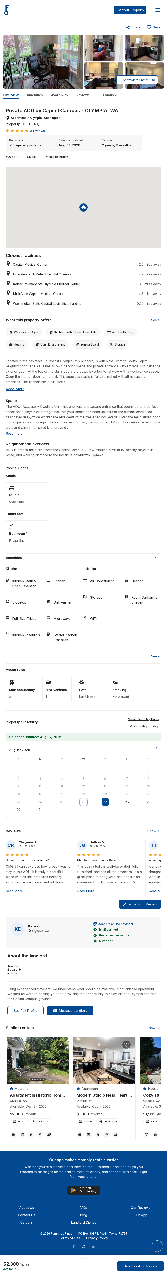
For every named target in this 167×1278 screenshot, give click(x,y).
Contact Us (26, 1215)
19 (83, 794)
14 (126, 786)
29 (148, 802)
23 (18, 802)
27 (105, 802)
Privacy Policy (97, 1238)
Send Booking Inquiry (140, 1266)
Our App (140, 1215)
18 (61, 794)
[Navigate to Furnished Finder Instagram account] (83, 1246)
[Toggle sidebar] (158, 10)
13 (105, 786)
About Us (26, 1208)
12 (83, 786)
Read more (15, 389)
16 (18, 794)
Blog (83, 1215)
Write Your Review (142, 904)
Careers (26, 1222)
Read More (14, 891)
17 (40, 794)
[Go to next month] (156, 748)
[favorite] (60, 1045)
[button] (145, 726)
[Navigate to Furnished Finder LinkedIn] (93, 1246)
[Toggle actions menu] (157, 1246)
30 (18, 809)
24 (40, 802)
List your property (130, 10)
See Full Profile (25, 1011)
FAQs (83, 1208)
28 (127, 802)
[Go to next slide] (155, 558)
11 (62, 786)
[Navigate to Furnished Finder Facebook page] (73, 1246)
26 (83, 802)
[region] (38, 1060)
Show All (154, 831)
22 (148, 794)
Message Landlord (73, 1011)
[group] (38, 1095)
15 (148, 786)
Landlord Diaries (83, 1222)
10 (40, 786)
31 (40, 809)
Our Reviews (140, 1208)
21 (127, 794)
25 (61, 802)
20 (105, 794)
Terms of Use (69, 1238)
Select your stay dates (143, 719)
